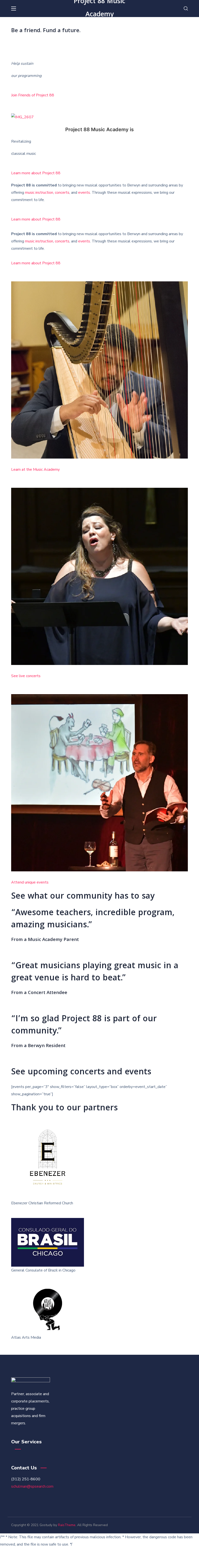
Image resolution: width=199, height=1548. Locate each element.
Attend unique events (30, 882)
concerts (62, 192)
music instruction (39, 192)
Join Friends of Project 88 (32, 95)
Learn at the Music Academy (35, 469)
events (84, 192)
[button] (186, 8)
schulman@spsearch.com (32, 1486)
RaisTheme (66, 1525)
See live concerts (26, 676)
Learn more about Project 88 (35, 173)
